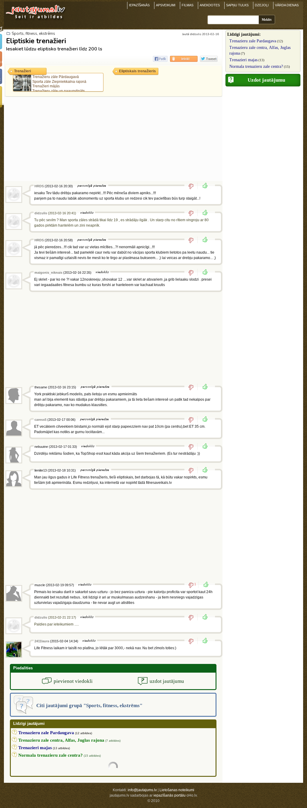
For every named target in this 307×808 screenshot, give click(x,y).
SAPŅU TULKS (237, 5)
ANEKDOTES (210, 5)
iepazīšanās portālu (170, 795)
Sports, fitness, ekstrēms (33, 33)
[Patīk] (203, 186)
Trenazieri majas (243, 60)
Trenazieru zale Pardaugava (252, 41)
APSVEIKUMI (165, 5)
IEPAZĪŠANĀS (139, 5)
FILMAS (187, 5)
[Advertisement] (113, 139)
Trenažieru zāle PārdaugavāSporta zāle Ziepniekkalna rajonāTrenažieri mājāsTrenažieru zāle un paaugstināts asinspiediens (50, 86)
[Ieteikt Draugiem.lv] (184, 59)
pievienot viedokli (73, 681)
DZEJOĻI (262, 5)
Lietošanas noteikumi (176, 790)
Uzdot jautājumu (266, 80)
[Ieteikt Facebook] (160, 59)
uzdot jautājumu (167, 681)
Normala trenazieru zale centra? (256, 66)
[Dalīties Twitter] (209, 59)
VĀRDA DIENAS (287, 5)
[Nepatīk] (193, 186)
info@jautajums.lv (142, 790)
